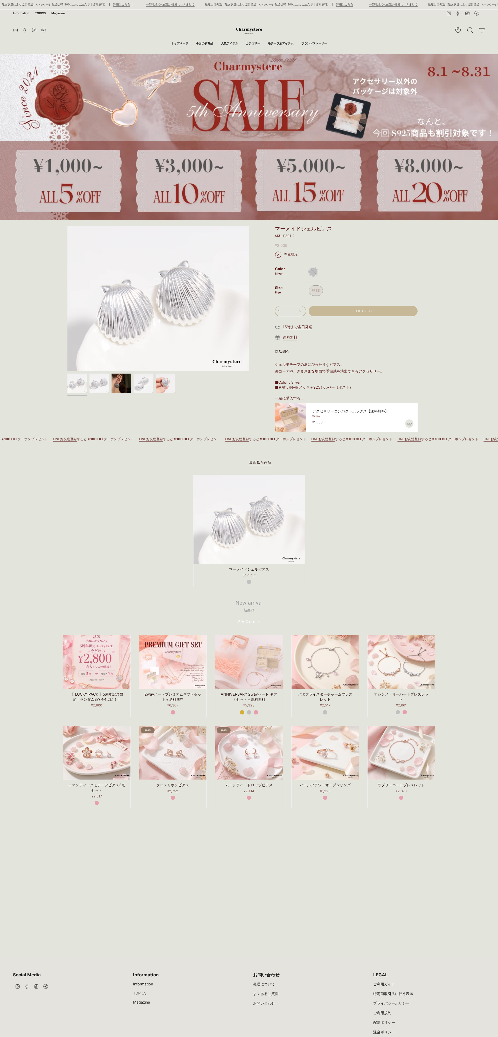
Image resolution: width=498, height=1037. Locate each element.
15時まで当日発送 (297, 327)
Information (21, 13)
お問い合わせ (264, 1003)
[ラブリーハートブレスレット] (401, 753)
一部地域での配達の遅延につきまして (170, 4)
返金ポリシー (384, 1032)
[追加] (409, 423)
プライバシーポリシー (391, 1003)
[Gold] (242, 712)
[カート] (482, 30)
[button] (253, 43)
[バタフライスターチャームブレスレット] (325, 662)
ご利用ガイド (384, 984)
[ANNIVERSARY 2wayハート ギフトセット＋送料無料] (249, 662)
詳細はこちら (121, 4)
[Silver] (249, 582)
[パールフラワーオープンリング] (325, 753)
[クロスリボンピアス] (173, 753)
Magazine (58, 13)
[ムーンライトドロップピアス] (249, 753)
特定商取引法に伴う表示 (393, 993)
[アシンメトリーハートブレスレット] (401, 662)
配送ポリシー (384, 1022)
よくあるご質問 (266, 993)
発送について (264, 984)
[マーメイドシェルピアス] (249, 519)
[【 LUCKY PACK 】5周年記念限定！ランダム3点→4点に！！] (96, 662)
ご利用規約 (382, 1013)
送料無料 (290, 337)
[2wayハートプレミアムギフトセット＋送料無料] (173, 662)
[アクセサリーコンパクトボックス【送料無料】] (290, 417)
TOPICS (40, 13)
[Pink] (173, 712)
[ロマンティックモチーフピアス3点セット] (96, 753)
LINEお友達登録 (93, 439)
